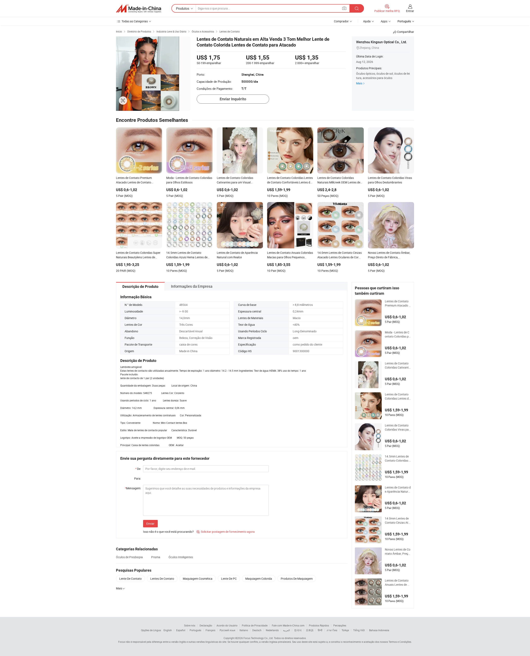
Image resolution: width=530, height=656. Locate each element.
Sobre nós (189, 625)
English (168, 630)
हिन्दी (320, 630)
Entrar (410, 11)
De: (138, 469)
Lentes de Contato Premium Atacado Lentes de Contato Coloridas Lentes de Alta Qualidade (398, 303)
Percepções (339, 625)
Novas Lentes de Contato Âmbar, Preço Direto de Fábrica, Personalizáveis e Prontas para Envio (397, 551)
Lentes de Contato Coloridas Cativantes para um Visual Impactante (397, 365)
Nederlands (272, 630)
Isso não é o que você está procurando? (168, 532)
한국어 (298, 630)
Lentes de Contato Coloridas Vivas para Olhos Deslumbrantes (398, 427)
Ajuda (367, 21)
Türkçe (345, 630)
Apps (384, 21)
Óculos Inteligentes (181, 557)
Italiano (244, 630)
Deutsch (256, 630)
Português (195, 630)
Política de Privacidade (254, 625)
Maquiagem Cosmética (197, 579)
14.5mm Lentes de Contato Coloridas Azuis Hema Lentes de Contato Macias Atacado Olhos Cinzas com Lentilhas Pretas (398, 458)
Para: (137, 478)
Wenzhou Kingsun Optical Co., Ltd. (381, 42)
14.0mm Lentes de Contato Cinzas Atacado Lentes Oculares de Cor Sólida (397, 520)
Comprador (341, 21)
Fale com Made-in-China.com (288, 625)
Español (180, 630)
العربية (286, 630)
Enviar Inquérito (233, 99)
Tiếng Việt (359, 630)
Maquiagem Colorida (258, 579)
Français (210, 630)
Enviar (150, 524)
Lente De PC (229, 579)
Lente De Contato (130, 579)
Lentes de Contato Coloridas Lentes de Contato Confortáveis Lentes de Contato (398, 396)
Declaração (206, 625)
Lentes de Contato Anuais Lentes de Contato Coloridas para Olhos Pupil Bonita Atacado (397, 582)
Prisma (155, 557)
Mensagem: (133, 488)
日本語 (309, 630)
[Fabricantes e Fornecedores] (138, 8)
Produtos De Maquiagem (297, 579)
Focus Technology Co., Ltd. (258, 638)
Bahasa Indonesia (379, 630)
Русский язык (227, 630)
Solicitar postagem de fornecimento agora (225, 532)
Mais (359, 83)
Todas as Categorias (135, 21)
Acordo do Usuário (227, 625)
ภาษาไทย (332, 630)
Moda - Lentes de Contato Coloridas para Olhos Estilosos (397, 334)
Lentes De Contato (162, 579)
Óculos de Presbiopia (129, 557)
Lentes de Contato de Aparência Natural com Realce (398, 489)
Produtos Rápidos (319, 625)
